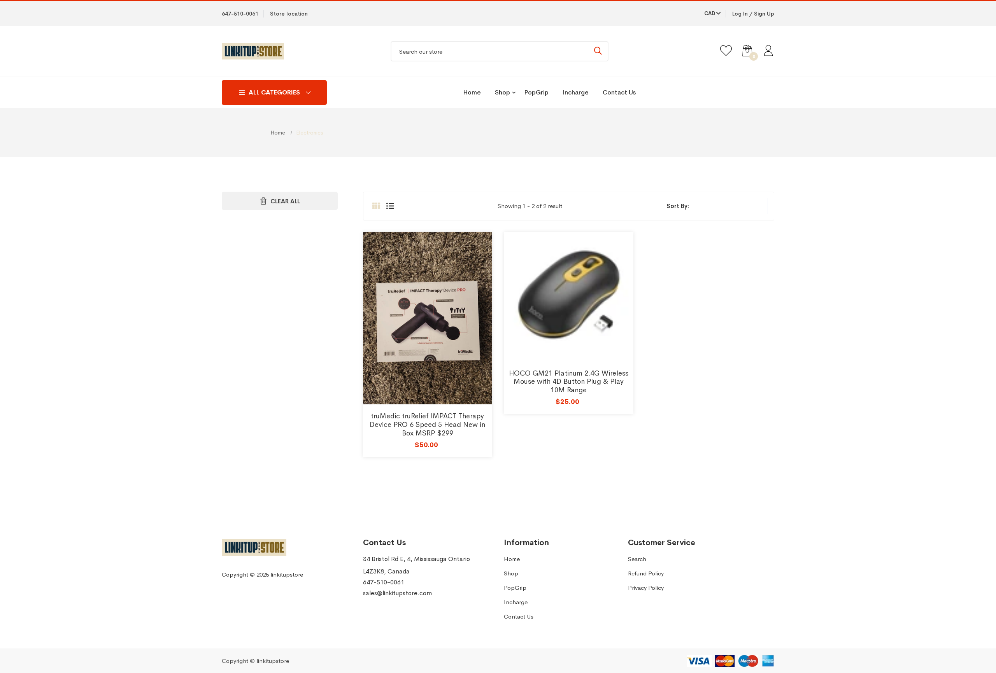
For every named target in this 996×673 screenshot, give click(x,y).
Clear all (285, 201)
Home (472, 92)
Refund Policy (646, 573)
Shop (502, 92)
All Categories (274, 92)
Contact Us (619, 92)
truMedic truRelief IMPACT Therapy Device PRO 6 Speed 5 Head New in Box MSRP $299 (427, 424)
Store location (289, 13)
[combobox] (499, 51)
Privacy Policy (646, 587)
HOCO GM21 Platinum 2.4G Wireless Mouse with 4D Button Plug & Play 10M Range (568, 381)
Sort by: (677, 206)
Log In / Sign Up (753, 13)
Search (637, 559)
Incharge (576, 92)
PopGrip (536, 92)
